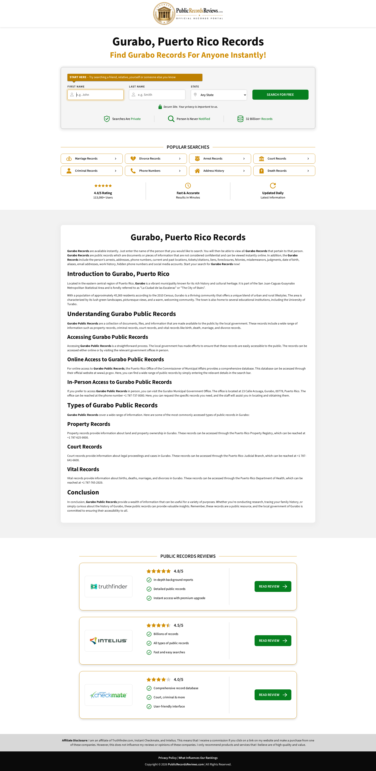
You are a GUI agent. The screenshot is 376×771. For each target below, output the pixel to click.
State (195, 87)
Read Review (269, 586)
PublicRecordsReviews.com (186, 764)
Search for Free (280, 94)
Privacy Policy (167, 758)
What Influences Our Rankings (198, 758)
